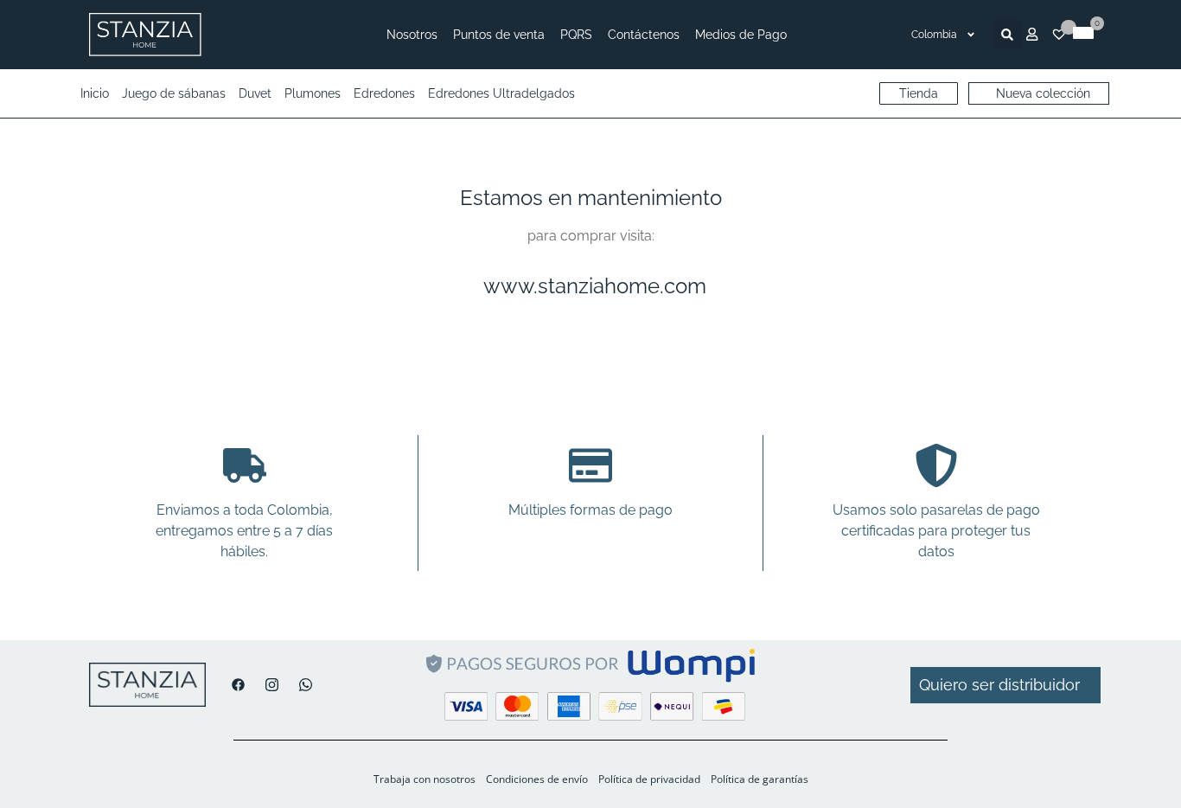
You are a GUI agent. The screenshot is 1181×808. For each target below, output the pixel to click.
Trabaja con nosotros (424, 779)
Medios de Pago (741, 35)
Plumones (312, 93)
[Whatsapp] (301, 685)
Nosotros (411, 35)
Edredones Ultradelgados (501, 93)
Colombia (934, 35)
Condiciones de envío (537, 779)
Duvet (255, 93)
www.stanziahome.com (594, 285)
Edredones (384, 93)
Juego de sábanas (174, 93)
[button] (1007, 34)
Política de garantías (759, 779)
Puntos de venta (499, 35)
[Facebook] (234, 685)
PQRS (576, 35)
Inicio (94, 93)
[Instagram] (267, 685)
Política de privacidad (649, 779)
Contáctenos (644, 35)
